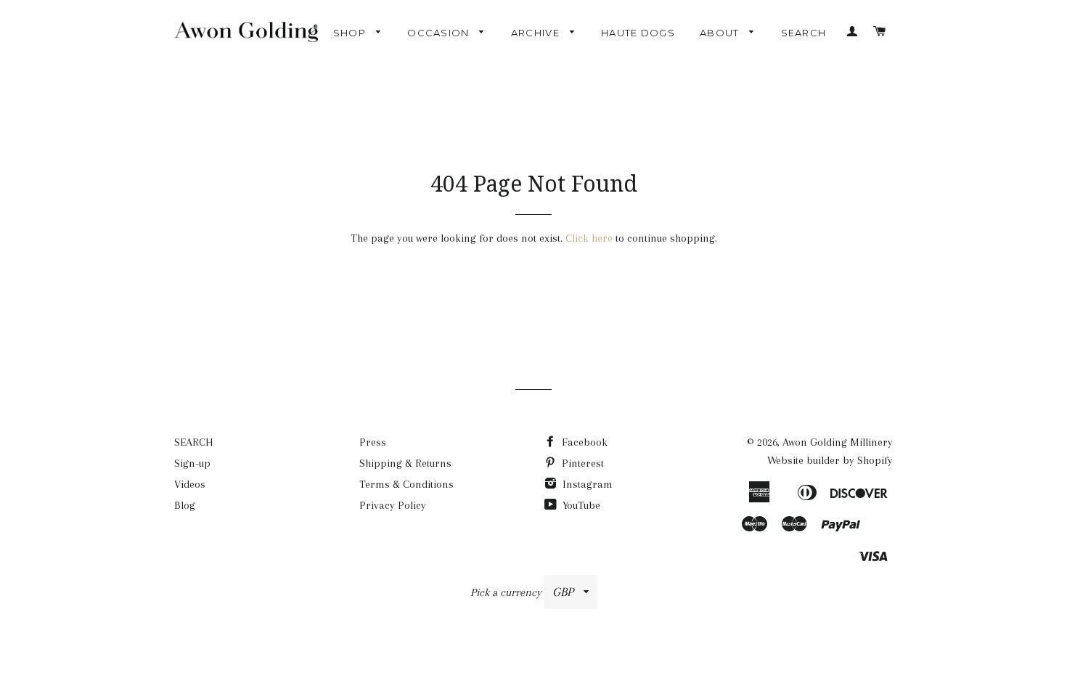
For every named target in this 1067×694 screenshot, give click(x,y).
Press (372, 442)
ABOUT (721, 32)
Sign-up (192, 463)
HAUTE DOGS (638, 32)
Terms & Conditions (406, 484)
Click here (589, 238)
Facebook (583, 442)
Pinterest (581, 463)
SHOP (351, 32)
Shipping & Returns (405, 463)
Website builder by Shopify (830, 460)
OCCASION (440, 32)
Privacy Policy (392, 505)
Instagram (586, 484)
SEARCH (804, 32)
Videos (189, 484)
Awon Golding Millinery (837, 442)
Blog (184, 505)
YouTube (580, 505)
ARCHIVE (537, 32)
